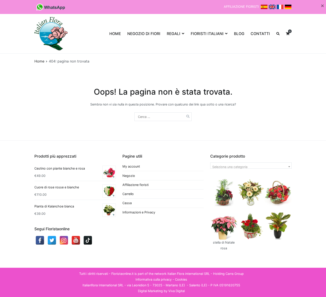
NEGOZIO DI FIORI (143, 33)
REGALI (173, 33)
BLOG (239, 33)
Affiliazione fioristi (135, 185)
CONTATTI (260, 33)
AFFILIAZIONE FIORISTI (242, 6)
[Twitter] (51, 240)
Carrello (128, 194)
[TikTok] (87, 240)
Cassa (127, 203)
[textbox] (250, 167)
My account (131, 166)
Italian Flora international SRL (188, 274)
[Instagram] (63, 240)
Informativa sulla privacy (154, 279)
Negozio (128, 176)
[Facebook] (39, 240)
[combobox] (251, 165)
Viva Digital (176, 291)
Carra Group (235, 274)
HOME (115, 33)
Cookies (181, 279)
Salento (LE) (198, 285)
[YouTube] (75, 240)
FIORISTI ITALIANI (207, 33)
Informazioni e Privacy (138, 212)
